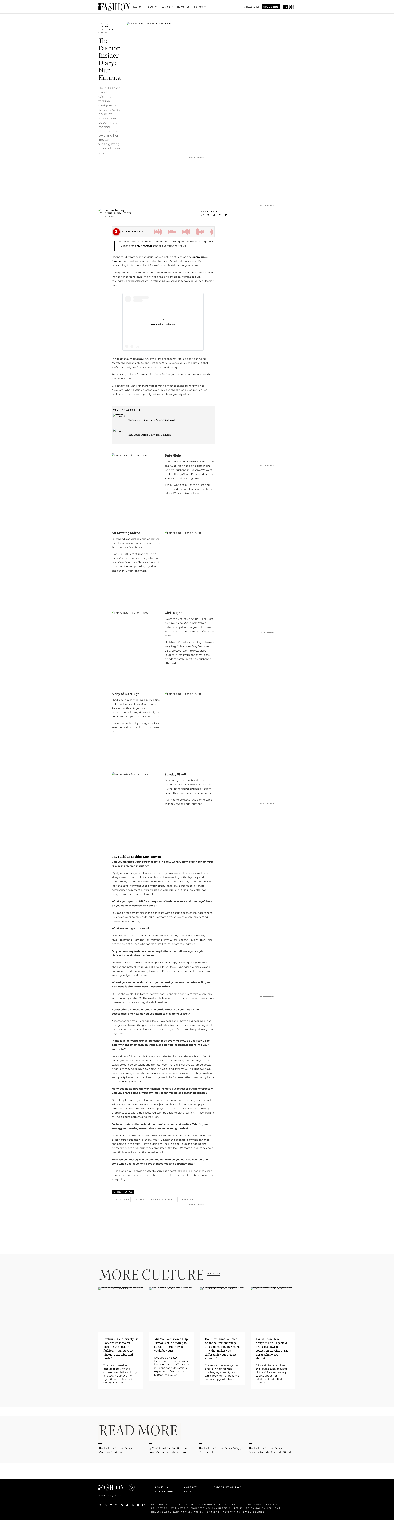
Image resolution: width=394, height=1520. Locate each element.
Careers (213, 1512)
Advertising (164, 1491)
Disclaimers (160, 1504)
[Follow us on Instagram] (111, 1505)
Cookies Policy (184, 1504)
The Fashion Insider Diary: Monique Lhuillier (115, 1450)
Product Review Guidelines (243, 1512)
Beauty (152, 7)
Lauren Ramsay (115, 210)
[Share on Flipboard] (226, 214)
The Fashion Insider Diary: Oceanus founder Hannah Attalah (270, 1450)
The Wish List (183, 7)
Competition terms (228, 1508)
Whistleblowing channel (255, 1504)
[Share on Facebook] (208, 214)
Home (102, 24)
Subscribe (271, 7)
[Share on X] (214, 214)
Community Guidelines (216, 1504)
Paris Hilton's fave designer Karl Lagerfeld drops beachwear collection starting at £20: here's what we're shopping (272, 1348)
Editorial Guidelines (262, 1508)
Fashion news (161, 1199)
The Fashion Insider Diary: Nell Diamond (149, 434)
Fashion (137, 7)
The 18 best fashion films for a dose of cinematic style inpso (169, 1450)
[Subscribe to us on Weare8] (138, 1505)
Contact (190, 1487)
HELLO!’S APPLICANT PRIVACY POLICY (177, 1512)
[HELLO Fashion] (114, 7)
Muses (140, 1199)
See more (213, 1273)
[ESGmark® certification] (130, 1488)
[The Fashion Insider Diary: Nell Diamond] (119, 435)
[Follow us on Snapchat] (127, 1505)
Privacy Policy (162, 1508)
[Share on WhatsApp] (202, 214)
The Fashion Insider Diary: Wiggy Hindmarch (152, 419)
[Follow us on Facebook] (100, 1505)
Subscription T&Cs (224, 1487)
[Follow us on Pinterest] (116, 1505)
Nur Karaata (144, 245)
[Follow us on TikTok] (122, 1505)
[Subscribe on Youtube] (132, 1505)
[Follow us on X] (106, 1505)
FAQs (187, 1491)
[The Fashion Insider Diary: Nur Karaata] (288, 7)
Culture (166, 7)
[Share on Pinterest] (220, 214)
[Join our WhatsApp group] (143, 1505)
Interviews (187, 1199)
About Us (161, 1487)
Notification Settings (194, 1508)
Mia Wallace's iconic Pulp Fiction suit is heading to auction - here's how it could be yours (171, 1345)
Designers (121, 1199)
